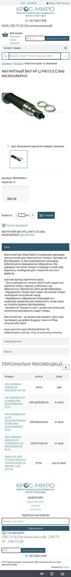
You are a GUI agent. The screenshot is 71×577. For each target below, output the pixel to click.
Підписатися (35, 528)
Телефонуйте (15, 533)
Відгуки (8, 351)
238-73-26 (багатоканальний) (24, 537)
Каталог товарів (12, 47)
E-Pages (65, 567)
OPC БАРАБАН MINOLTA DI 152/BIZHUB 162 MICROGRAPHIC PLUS (14, 443)
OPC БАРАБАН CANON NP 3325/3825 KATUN (15, 387)
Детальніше (28, 234)
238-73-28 (15, 541)
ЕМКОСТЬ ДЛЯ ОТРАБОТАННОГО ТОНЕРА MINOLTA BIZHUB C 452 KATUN (15, 463)
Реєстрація (62, 3)
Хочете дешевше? (17, 225)
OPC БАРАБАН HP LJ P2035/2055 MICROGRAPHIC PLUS (15, 402)
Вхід (51, 3)
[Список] (65, 367)
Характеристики (13, 341)
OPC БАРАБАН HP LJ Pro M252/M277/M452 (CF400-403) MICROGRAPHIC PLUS (15, 422)
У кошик (48, 215)
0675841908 (37, 21)
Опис (7, 247)
